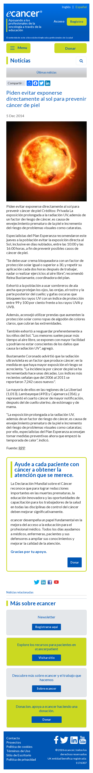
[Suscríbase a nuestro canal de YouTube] (56, 582)
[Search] (81, 61)
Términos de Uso (18, 751)
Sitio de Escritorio (18, 755)
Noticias (20, 60)
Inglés (66, 7)
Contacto (13, 738)
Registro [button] (76, 21)
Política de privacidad (21, 759)
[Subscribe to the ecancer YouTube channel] (83, 739)
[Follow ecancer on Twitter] (64, 740)
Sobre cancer (46, 688)
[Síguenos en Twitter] (37, 582)
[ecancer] (25, 13)
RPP (22, 448)
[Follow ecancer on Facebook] (56, 739)
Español (81, 7)
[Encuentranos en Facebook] (50, 582)
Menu (22, 47)
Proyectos (13, 742)
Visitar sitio (47, 657)
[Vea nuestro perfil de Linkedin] (43, 582)
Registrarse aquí (46, 627)
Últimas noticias (46, 72)
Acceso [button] (59, 21)
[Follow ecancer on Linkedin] (74, 740)
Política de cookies (19, 746)
